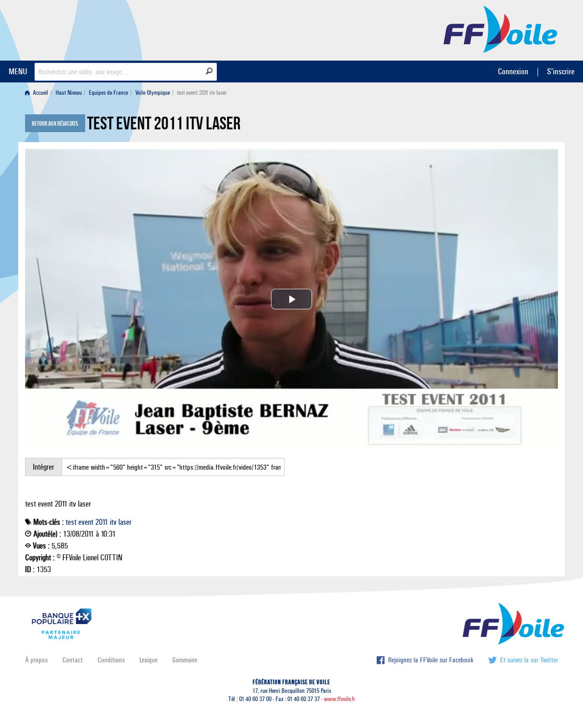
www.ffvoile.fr (339, 699)
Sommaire (184, 660)
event (85, 522)
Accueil (39, 93)
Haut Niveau (69, 93)
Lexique (148, 660)
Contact (72, 660)
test (71, 522)
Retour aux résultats (55, 124)
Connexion (513, 71)
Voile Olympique (152, 93)
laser (125, 522)
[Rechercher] (209, 71)
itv (113, 522)
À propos (36, 660)
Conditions (111, 660)
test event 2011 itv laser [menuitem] (202, 93)
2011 (101, 522)
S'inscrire (560, 71)
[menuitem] (38, 93)
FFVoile (500, 29)
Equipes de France (108, 93)
